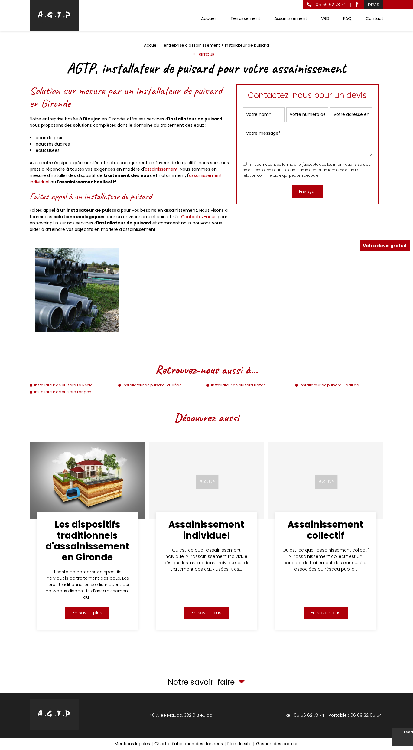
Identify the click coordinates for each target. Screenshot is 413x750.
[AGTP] (54, 15)
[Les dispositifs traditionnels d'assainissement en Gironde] (87, 536)
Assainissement (290, 18)
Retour (207, 54)
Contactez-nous (198, 217)
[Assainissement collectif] (325, 536)
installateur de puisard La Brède (152, 385)
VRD (325, 18)
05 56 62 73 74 (330, 5)
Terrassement (245, 18)
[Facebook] (357, 4)
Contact (374, 18)
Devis (373, 5)
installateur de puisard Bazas (238, 385)
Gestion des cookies (277, 744)
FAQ (347, 18)
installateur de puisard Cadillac (329, 385)
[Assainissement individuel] (206, 536)
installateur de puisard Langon (62, 392)
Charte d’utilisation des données (188, 744)
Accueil (208, 18)
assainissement (161, 169)
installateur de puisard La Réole (63, 385)
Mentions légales (132, 744)
